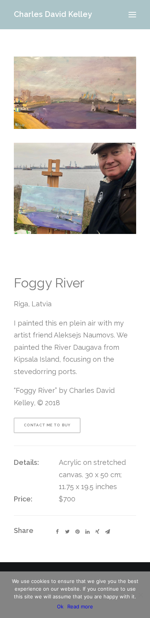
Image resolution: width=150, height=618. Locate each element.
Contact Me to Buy (47, 425)
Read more (80, 606)
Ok (60, 606)
